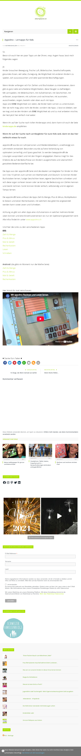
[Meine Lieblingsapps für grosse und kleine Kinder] (14, 452)
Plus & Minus (9, 238)
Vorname (8, 561)
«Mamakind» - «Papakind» (31, 699)
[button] (5, 363)
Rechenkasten (9, 245)
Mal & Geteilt (9, 242)
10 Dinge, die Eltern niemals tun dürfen (23, 373)
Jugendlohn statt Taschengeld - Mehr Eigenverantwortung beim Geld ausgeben (48, 691)
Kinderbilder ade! (28, 713)
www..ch (33, 219)
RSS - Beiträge (8, 735)
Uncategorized (73, 45)
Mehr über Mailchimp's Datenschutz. (52, 594)
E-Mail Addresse (11, 553)
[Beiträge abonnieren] (3, 735)
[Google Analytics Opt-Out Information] (3, 751)
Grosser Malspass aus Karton (32, 720)
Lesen (5, 249)
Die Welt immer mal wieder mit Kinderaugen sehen (39, 706)
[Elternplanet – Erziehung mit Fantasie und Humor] (40, 13)
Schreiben (7, 253)
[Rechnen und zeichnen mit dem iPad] (66, 452)
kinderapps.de (9, 126)
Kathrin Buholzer (11, 45)
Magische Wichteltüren (30, 677)
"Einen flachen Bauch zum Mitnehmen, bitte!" (37, 655)
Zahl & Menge (9, 234)
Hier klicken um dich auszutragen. (33, 753)
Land (6, 569)
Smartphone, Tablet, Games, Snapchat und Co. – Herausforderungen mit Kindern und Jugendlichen (40, 464)
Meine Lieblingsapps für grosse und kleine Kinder (14, 463)
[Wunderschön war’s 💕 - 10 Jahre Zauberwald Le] (59, 516)
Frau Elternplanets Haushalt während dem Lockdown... (40, 663)
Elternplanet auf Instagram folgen (42, 537)
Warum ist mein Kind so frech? (32, 684)
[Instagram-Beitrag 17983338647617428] (22, 516)
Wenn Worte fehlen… (51, 373)
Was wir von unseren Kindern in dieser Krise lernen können (42, 670)
